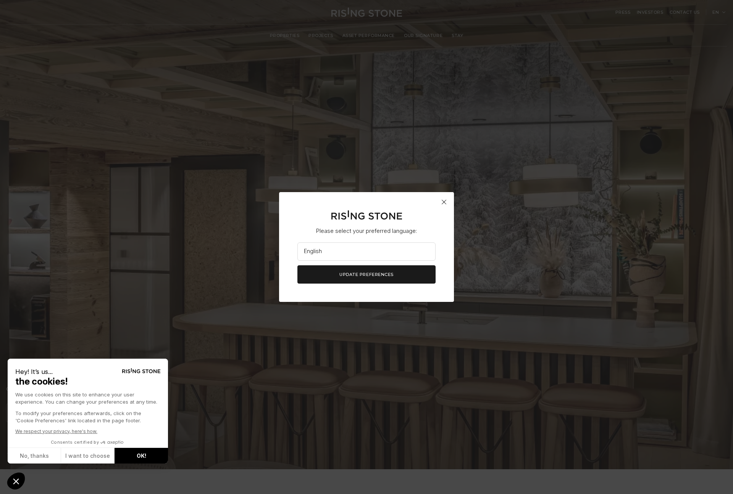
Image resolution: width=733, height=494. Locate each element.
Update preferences (366, 274)
